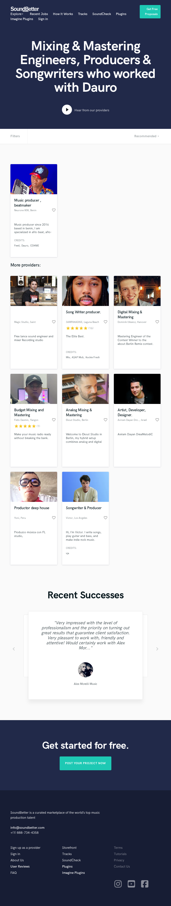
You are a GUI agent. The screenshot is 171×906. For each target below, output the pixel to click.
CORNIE (34, 245)
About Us (17, 860)
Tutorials (120, 854)
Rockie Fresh (93, 357)
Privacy (119, 860)
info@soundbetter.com (27, 828)
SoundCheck (101, 14)
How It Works (63, 14)
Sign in (43, 19)
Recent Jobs (39, 14)
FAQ (13, 873)
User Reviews (20, 867)
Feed (17, 245)
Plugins (121, 14)
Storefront (69, 848)
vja (67, 553)
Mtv (68, 357)
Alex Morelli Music (85, 684)
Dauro (24, 245)
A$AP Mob (78, 357)
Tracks (82, 14)
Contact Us (122, 867)
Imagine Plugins (21, 19)
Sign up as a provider (25, 848)
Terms (118, 848)
